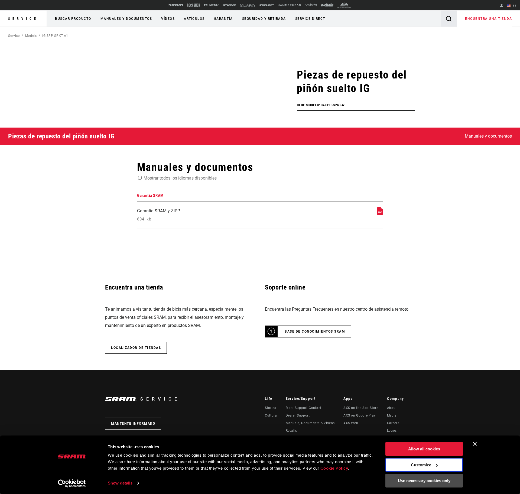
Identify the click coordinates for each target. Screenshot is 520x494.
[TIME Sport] (266, 5)
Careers (393, 423)
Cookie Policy (334, 468)
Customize (421, 465)
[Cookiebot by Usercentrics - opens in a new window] (72, 483)
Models (31, 36)
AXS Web (350, 423)
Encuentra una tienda (488, 19)
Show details (120, 483)
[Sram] (175, 5)
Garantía (223, 19)
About (392, 408)
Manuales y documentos (126, 19)
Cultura (271, 415)
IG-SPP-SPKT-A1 (55, 36)
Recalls (291, 431)
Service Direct (310, 19)
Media (392, 415)
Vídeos (168, 19)
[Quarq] (247, 5)
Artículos (194, 19)
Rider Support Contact (303, 408)
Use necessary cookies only (424, 480)
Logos (392, 431)
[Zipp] (229, 5)
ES (514, 5)
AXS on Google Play (359, 415)
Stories (270, 408)
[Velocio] (311, 5)
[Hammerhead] (289, 5)
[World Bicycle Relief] (344, 5)
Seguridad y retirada (264, 19)
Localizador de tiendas (136, 348)
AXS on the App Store (360, 408)
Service (23, 19)
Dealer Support (298, 415)
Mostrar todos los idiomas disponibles (180, 178)
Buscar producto (73, 19)
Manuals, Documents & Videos (310, 423)
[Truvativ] (211, 5)
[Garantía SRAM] (380, 213)
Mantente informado (133, 423)
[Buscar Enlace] (449, 19)
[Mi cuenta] (501, 6)
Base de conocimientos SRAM (315, 331)
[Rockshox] (193, 5)
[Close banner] (475, 444)
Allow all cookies (424, 449)
